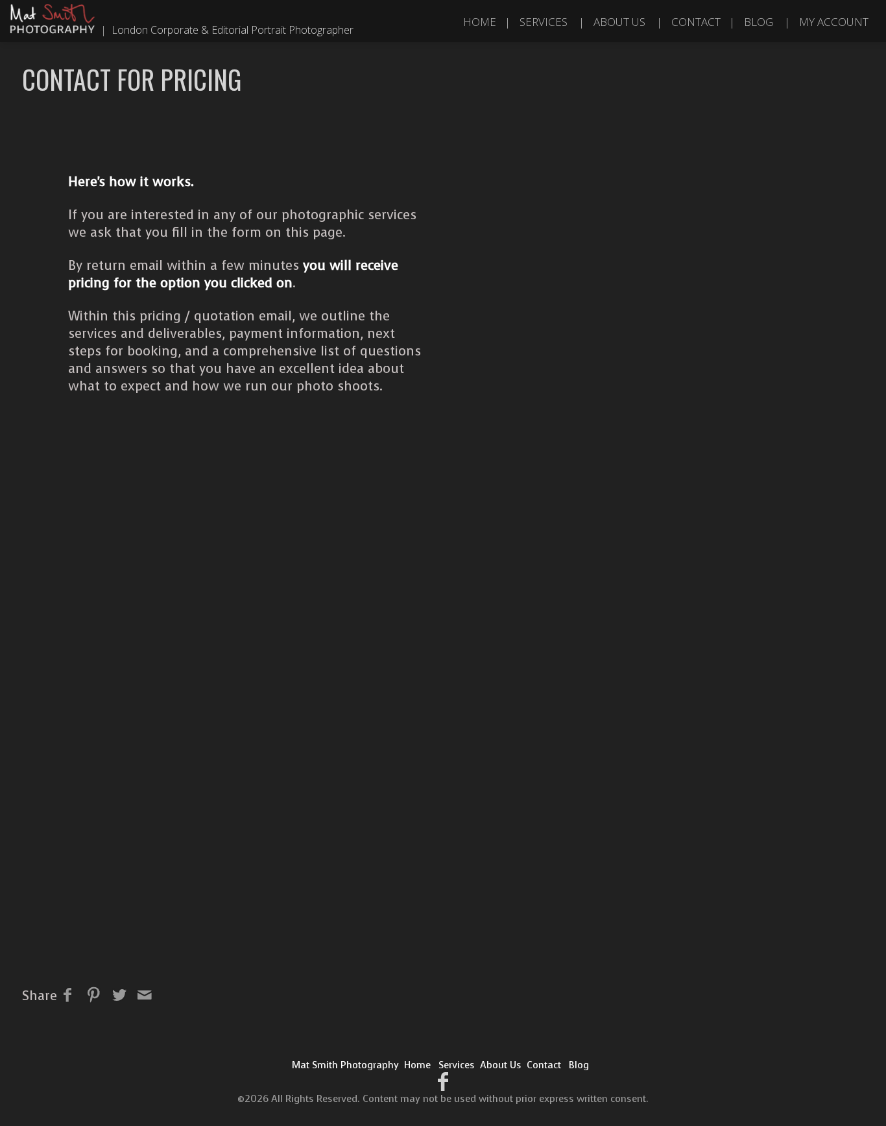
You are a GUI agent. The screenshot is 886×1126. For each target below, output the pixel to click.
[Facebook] (443, 1082)
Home (479, 21)
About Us (619, 21)
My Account (833, 21)
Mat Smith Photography (345, 1065)
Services (544, 21)
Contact (696, 21)
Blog (758, 21)
